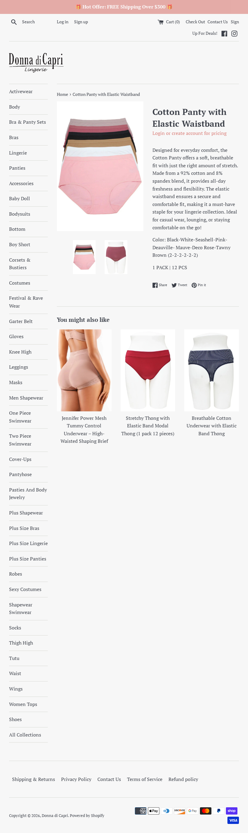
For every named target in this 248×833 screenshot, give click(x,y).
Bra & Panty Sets (27, 122)
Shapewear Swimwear (20, 608)
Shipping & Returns (33, 779)
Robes (15, 573)
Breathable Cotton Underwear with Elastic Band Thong (212, 426)
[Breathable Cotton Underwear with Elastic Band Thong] (211, 370)
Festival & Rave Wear (26, 302)
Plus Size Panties (27, 558)
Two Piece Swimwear (20, 440)
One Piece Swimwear (20, 417)
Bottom (17, 229)
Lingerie (18, 152)
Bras (13, 137)
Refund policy (183, 779)
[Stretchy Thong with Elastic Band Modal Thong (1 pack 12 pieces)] (148, 370)
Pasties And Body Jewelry (28, 493)
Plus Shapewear (26, 512)
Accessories (21, 183)
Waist (15, 673)
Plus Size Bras (24, 528)
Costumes (19, 282)
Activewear (21, 91)
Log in (62, 21)
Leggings (18, 367)
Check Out (196, 21)
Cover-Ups (20, 459)
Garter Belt (21, 321)
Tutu (14, 658)
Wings (16, 688)
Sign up (81, 21)
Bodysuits (19, 214)
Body (14, 106)
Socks (15, 627)
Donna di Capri (55, 815)
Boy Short (19, 244)
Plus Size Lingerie (28, 543)
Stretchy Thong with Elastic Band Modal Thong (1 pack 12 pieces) (147, 426)
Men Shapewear (26, 397)
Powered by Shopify (87, 815)
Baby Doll (19, 198)
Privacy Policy (76, 779)
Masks (15, 382)
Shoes (15, 719)
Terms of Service (144, 779)
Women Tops (23, 704)
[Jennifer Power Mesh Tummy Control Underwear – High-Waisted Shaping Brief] (84, 370)
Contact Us (217, 21)
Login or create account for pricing (189, 133)
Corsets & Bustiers (20, 263)
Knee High (20, 351)
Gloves (16, 336)
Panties (17, 168)
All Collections (25, 734)
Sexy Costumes (25, 589)
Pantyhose (20, 474)
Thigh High (21, 642)
